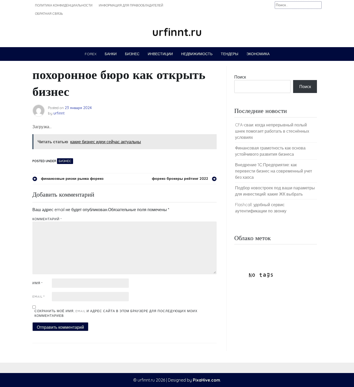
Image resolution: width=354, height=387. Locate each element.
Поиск (240, 77)
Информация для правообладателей (131, 5)
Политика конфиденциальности (64, 5)
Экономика (258, 54)
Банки (111, 54)
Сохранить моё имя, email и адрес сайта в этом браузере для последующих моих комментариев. (115, 313)
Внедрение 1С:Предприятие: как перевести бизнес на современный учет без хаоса (273, 171)
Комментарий (47, 219)
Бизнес (132, 54)
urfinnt (59, 113)
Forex (90, 54)
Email (38, 296)
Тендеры (229, 54)
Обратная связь (49, 14)
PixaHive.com (206, 380)
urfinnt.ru (177, 32)
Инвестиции (160, 54)
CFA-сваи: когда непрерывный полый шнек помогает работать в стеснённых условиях (272, 131)
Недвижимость (197, 54)
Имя (37, 283)
